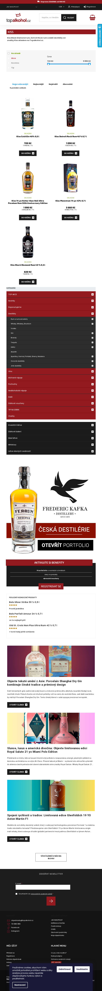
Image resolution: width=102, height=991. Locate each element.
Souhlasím (82, 969)
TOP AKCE (12, 294)
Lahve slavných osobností (19, 451)
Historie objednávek (13, 959)
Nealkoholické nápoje (17, 390)
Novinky (11, 301)
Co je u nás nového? (59, 953)
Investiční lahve (15, 425)
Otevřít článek (16, 705)
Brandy (14, 338)
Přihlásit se (51, 901)
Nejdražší (53, 84)
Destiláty (12, 313)
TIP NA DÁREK (13, 409)
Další (10, 397)
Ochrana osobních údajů (61, 959)
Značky (11, 416)
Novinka (15, 63)
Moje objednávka (57, 935)
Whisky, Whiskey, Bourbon (21, 324)
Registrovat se (51, 586)
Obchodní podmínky (59, 932)
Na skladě (15, 53)
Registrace (91, 7)
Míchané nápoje (15, 377)
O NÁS (53, 929)
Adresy (9, 962)
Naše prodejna (56, 956)
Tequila (14, 342)
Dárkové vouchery (16, 403)
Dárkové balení (14, 431)
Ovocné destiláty (18, 361)
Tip (12, 67)
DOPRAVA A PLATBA (58, 923)
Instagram (15, 931)
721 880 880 (16, 924)
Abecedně (68, 84)
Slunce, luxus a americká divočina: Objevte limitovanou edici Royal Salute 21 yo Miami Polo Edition (47, 750)
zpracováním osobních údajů (41, 894)
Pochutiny (12, 384)
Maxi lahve (12, 438)
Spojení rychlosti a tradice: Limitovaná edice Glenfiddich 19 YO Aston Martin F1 (49, 817)
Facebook (15, 927)
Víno (10, 371)
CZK (60, 6)
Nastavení (20, 985)
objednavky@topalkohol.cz (22, 920)
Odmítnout (65, 969)
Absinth (14, 352)
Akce (13, 58)
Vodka (13, 328)
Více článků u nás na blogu (51, 857)
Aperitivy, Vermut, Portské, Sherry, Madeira (28, 356)
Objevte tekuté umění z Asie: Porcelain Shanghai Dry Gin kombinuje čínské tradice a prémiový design (44, 682)
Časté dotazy (56, 926)
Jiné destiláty (16, 366)
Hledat (70, 17)
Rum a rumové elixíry (19, 319)
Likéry (13, 347)
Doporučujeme (14, 307)
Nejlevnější (38, 84)
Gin (12, 333)
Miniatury (12, 444)
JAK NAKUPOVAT (12, 7)
